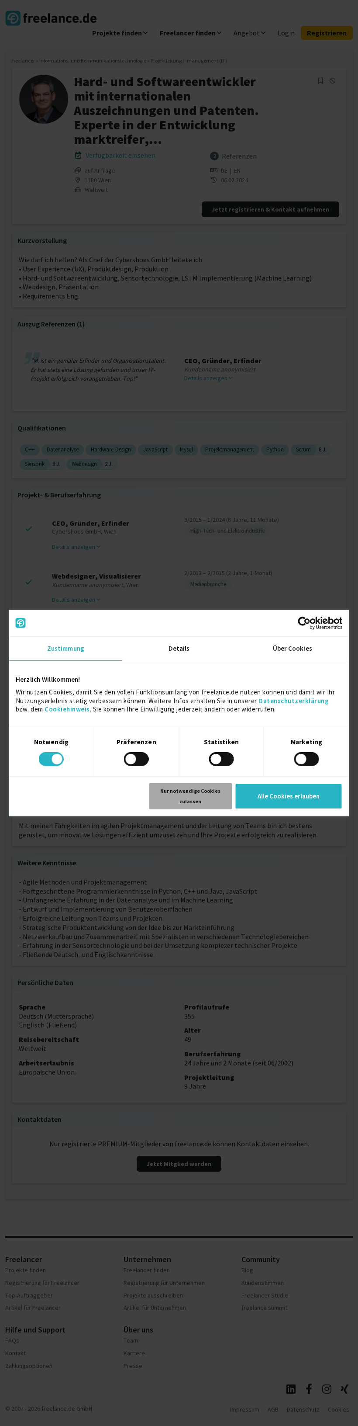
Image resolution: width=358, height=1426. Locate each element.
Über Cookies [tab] (292, 648)
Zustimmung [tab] (65, 648)
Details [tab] (179, 648)
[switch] (137, 760)
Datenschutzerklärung (293, 700)
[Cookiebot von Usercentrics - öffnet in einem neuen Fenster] (304, 622)
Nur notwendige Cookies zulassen (190, 796)
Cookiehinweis (67, 709)
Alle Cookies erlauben (289, 796)
